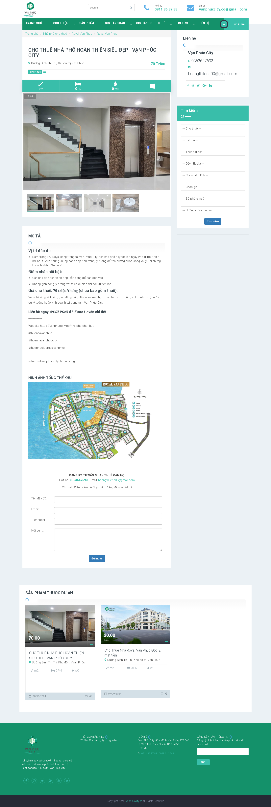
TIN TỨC (182, 23)
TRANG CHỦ (33, 23)
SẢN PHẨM (86, 23)
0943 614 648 (166, 753)
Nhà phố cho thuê (55, 33)
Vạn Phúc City (200, 52)
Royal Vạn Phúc (82, 33)
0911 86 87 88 (166, 9)
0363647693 (79, 480)
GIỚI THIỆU (60, 23)
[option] (96, 141)
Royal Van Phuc (107, 33)
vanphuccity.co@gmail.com (223, 9)
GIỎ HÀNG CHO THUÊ (150, 23)
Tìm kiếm (238, 24)
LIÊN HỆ (204, 23)
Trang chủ (31, 33)
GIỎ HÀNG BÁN (115, 23)
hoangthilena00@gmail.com (116, 480)
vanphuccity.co (134, 800)
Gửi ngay (96, 558)
